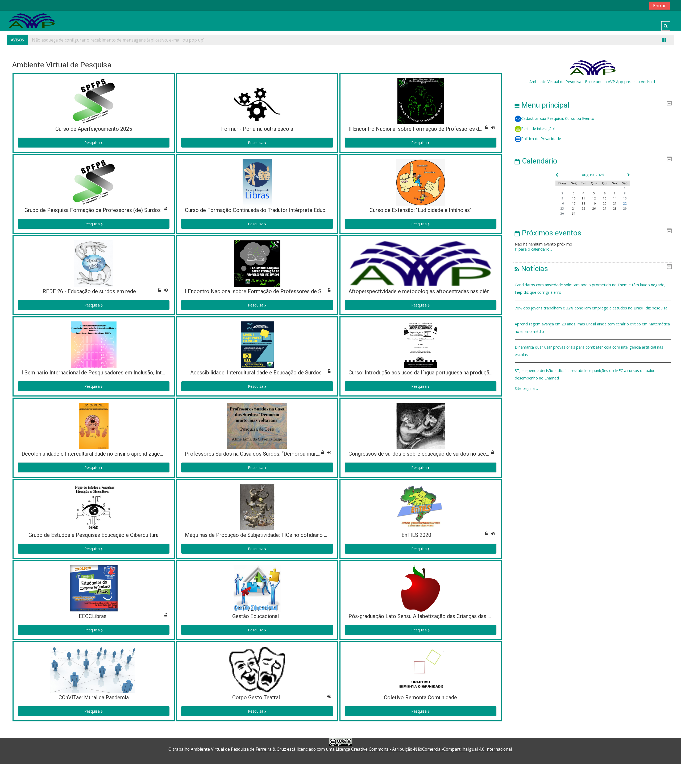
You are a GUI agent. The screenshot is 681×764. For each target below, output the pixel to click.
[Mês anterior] (559, 174)
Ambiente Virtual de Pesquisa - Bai (560, 81)
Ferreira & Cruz (271, 749)
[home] (32, 20)
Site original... (526, 388)
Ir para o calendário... (533, 249)
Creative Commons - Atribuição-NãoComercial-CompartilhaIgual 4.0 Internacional (431, 749)
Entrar (659, 6)
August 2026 (593, 174)
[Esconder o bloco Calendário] (669, 159)
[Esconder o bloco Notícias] (669, 266)
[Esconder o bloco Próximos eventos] (669, 230)
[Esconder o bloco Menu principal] (669, 103)
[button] (665, 26)
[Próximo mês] (625, 174)
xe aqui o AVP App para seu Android (623, 81)
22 (625, 203)
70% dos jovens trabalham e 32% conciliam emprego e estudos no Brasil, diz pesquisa (591, 307)
